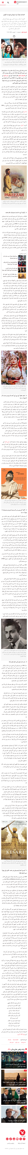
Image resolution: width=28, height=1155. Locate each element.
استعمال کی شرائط (21, 1143)
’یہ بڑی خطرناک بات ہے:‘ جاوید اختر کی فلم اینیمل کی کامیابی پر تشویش (10, 275)
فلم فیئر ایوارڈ (15, 1039)
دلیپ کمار (7, 442)
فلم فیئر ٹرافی (22, 75)
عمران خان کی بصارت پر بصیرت (17, 1121)
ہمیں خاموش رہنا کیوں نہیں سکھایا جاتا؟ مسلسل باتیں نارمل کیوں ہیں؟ (14, 1083)
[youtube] (14, 1139)
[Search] (8, 2)
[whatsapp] (7, 1139)
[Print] (14, 36)
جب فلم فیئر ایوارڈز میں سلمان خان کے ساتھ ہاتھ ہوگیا (10, 257)
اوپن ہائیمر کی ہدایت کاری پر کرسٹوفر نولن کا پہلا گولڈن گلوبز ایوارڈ (9, 269)
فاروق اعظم (24, 32)
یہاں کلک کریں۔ (21, 1034)
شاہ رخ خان (23, 1042)
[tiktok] (10, 1139)
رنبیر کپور (6, 75)
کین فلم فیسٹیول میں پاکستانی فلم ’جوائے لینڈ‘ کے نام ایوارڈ (10, 263)
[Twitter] (20, 1139)
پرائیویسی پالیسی (10, 1143)
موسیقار (9, 1039)
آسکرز (22, 125)
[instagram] (17, 1139)
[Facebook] (24, 1139)
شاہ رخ (25, 112)
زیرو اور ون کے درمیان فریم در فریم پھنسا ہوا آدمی (16, 1065)
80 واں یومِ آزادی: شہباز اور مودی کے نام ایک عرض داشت (14, 1101)
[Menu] (3, 2)
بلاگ (9, 1049)
